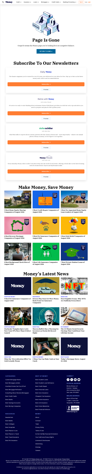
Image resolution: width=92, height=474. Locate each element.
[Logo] (9, 2)
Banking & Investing (69, 2)
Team (37, 424)
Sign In (81, 2)
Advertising (39, 444)
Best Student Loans (41, 379)
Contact (38, 420)
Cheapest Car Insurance (42, 396)
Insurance (26, 2)
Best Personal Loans (41, 389)
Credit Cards (55, 2)
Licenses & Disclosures (42, 440)
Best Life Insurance (41, 403)
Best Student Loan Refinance (44, 383)
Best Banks (9, 399)
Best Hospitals (10, 427)
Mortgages (44, 2)
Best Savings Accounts (12, 403)
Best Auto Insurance (41, 393)
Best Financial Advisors (42, 409)
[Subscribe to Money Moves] (46, 166)
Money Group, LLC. (37, 459)
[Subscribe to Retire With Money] (46, 108)
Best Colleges (9, 424)
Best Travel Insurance (12, 437)
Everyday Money (9, 296)
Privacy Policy (39, 427)
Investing (64, 296)
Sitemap (38, 447)
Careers (37, 450)
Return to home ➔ (46, 51)
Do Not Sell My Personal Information (46, 434)
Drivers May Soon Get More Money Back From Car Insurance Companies (46, 301)
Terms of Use (39, 430)
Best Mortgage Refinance (13, 389)
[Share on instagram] (75, 379)
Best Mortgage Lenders (12, 383)
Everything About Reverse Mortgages (17, 393)
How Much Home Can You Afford (15, 386)
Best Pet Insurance (11, 440)
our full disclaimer (68, 464)
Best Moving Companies (13, 406)
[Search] (3, 2)
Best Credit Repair (41, 386)
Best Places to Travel (12, 434)
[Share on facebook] (68, 379)
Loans (35, 2)
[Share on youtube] (78, 379)
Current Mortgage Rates (13, 379)
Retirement (65, 327)
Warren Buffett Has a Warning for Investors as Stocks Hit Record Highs (46, 331)
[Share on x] (71, 379)
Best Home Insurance (42, 399)
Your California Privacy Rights (44, 437)
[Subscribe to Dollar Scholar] (46, 137)
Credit (18, 2)
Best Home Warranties (42, 406)
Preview (46, 89)
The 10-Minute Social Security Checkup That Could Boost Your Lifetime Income (73, 331)
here (68, 468)
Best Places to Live (11, 430)
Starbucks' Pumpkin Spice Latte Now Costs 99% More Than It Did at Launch (17, 331)
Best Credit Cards (11, 396)
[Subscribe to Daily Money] (46, 80)
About (37, 417)
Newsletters (9, 417)
